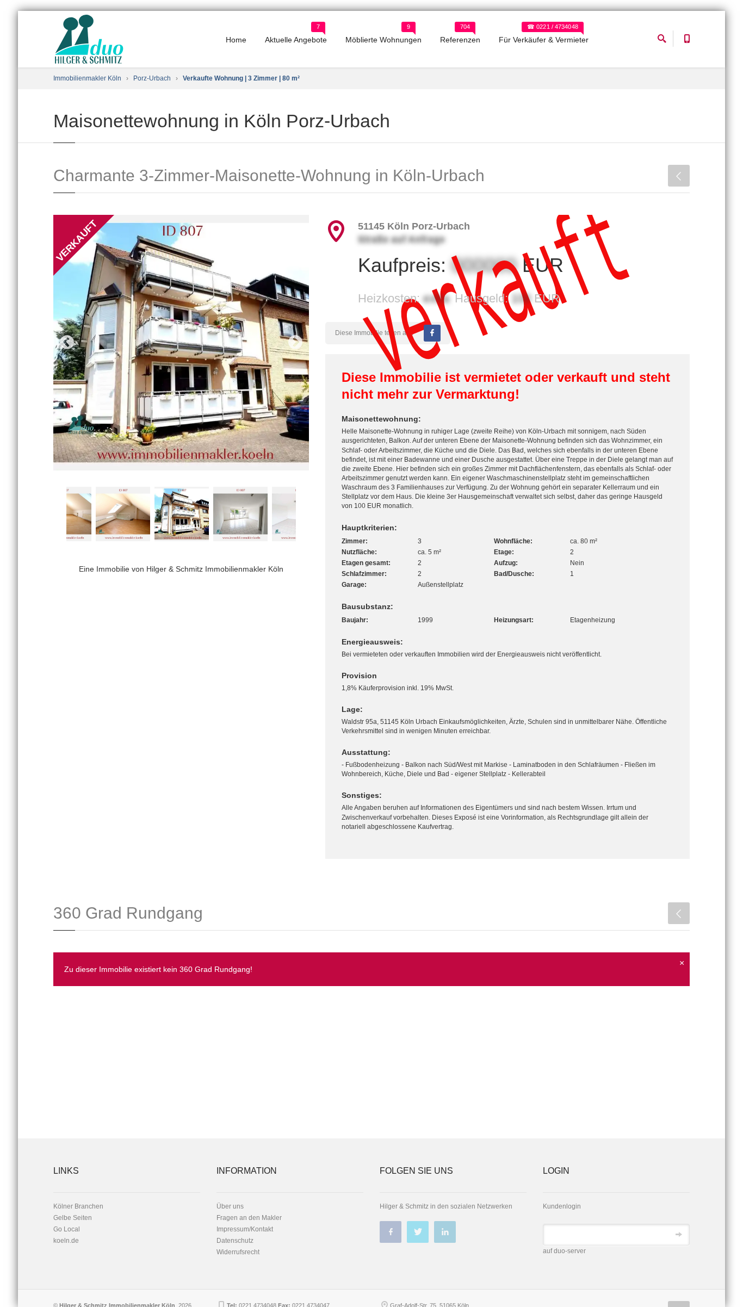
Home (236, 39)
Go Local (66, 1229)
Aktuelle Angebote (296, 39)
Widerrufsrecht (237, 1252)
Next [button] (295, 343)
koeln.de (66, 1240)
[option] (181, 342)
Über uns (230, 1206)
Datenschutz (234, 1240)
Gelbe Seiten (72, 1218)
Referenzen (460, 39)
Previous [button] (67, 343)
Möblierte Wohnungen (383, 39)
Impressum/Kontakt (244, 1229)
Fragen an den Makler (249, 1218)
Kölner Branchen (78, 1206)
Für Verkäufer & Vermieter (544, 39)
